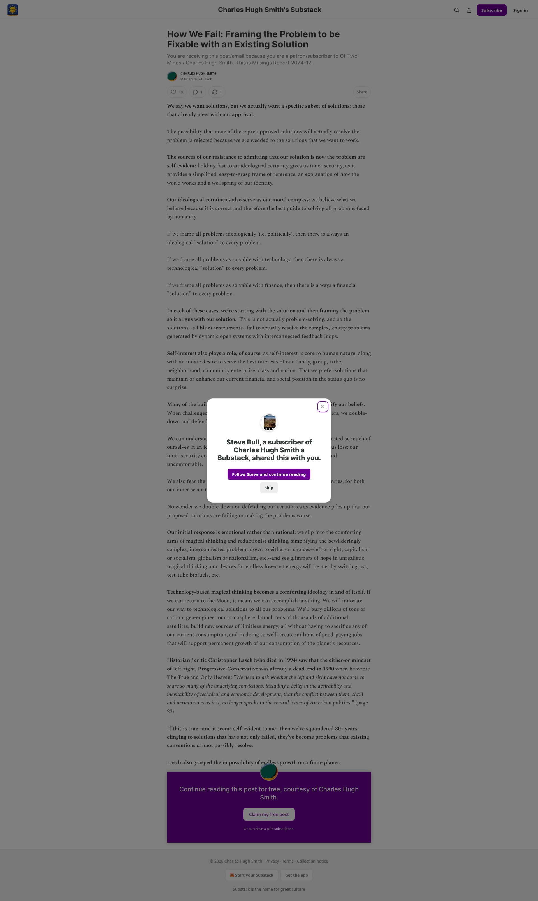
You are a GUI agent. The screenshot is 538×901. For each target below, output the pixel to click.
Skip (269, 487)
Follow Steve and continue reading (269, 474)
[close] (322, 406)
